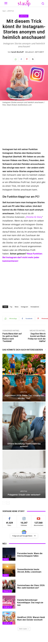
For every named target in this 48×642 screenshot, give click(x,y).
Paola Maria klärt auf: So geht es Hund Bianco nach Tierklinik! (12, 337)
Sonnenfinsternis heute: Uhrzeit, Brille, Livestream (29, 570)
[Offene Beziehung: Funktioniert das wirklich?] (24, 426)
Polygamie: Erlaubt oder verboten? (24, 494)
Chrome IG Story (34, 217)
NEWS (6, 559)
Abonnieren (38, 517)
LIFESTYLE (10, 11)
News (16, 307)
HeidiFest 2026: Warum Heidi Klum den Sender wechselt (31, 618)
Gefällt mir (9, 517)
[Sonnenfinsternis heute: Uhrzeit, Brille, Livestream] (8, 570)
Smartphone (35, 307)
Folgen (24, 517)
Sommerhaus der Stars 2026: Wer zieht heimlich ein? (31, 586)
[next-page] (7, 502)
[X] (32, 59)
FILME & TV (7, 607)
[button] (42, 3)
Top (11, 307)
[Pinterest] (26, 59)
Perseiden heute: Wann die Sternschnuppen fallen (29, 554)
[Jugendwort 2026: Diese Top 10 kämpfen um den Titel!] (24, 377)
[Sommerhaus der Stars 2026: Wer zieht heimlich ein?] (8, 586)
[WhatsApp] (15, 59)
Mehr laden (23, 629)
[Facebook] (21, 59)
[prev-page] (4, 502)
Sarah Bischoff (17, 52)
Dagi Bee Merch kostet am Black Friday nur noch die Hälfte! (37, 337)
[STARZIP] (24, 3)
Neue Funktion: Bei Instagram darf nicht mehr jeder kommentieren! (22, 257)
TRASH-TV (7, 591)
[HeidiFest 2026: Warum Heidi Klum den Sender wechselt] (8, 618)
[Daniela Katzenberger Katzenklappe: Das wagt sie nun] (8, 602)
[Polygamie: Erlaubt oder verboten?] (24, 474)
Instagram (24, 307)
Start (4, 11)
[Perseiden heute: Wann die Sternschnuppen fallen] (8, 554)
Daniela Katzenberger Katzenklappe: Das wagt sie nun (30, 602)
